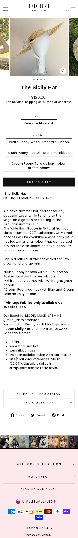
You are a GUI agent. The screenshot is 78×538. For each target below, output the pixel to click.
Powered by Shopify (38, 534)
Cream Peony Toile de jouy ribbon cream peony (39, 165)
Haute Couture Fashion (38, 464)
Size (39, 116)
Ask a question (39, 402)
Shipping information (39, 394)
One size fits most (38, 123)
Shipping (31, 102)
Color (39, 135)
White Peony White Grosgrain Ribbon (39, 142)
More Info (38, 476)
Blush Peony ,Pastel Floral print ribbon (39, 153)
